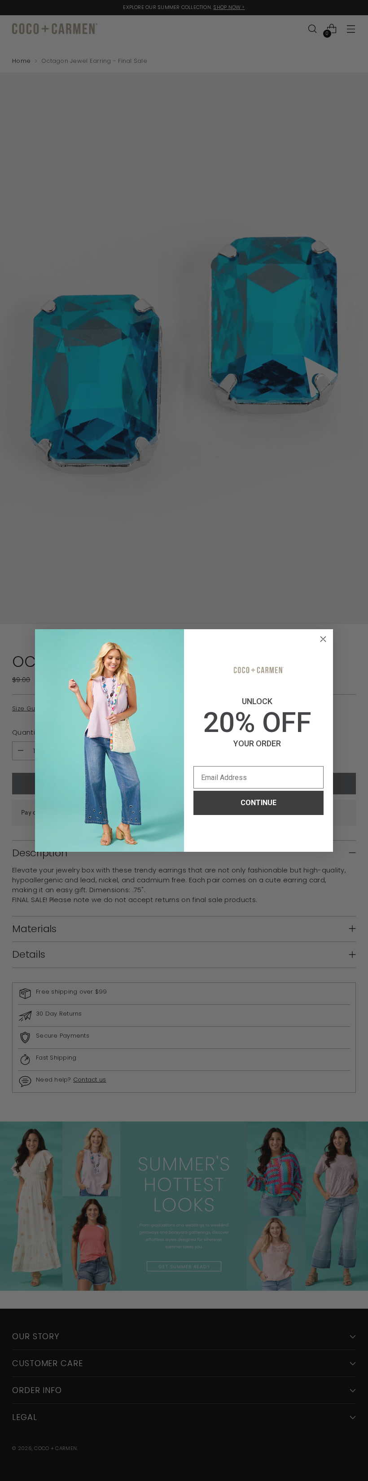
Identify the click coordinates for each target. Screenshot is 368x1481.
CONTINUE (258, 802)
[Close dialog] (323, 639)
